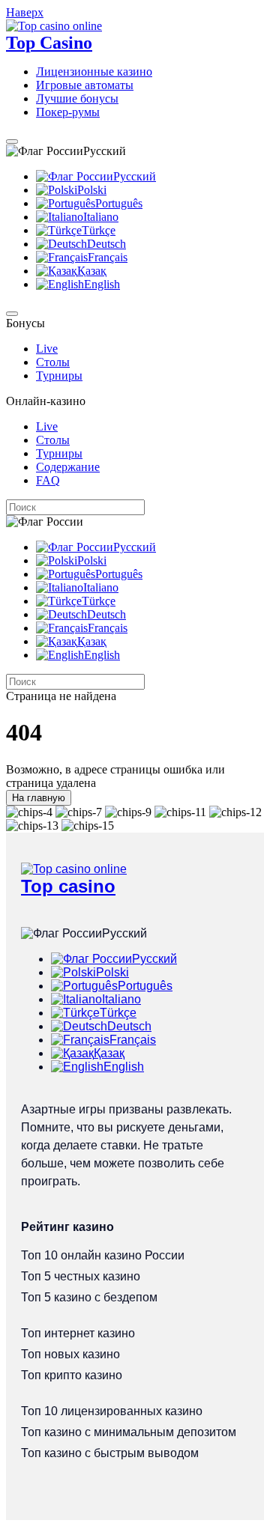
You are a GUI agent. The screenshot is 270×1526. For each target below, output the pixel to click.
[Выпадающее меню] (12, 141)
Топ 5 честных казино (80, 1276)
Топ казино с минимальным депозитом (128, 1432)
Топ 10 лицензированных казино (111, 1411)
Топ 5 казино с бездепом (89, 1297)
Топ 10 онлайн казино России (102, 1255)
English (102, 284)
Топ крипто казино (71, 1375)
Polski (91, 189)
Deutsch (106, 243)
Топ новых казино (70, 1354)
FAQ (48, 480)
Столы (53, 362)
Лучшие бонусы (77, 98)
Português (118, 203)
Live (47, 348)
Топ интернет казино (78, 1333)
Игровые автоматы (85, 85)
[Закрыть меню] (12, 313)
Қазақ (91, 270)
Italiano (100, 216)
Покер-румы (68, 112)
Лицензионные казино (94, 71)
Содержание (68, 466)
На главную (38, 797)
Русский (134, 176)
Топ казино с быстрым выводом (110, 1453)
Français (108, 257)
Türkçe (99, 230)
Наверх (25, 12)
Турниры (59, 375)
